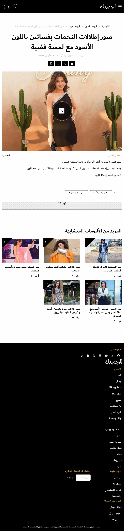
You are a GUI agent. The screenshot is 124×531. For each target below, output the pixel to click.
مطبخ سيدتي (115, 513)
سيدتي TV (117, 519)
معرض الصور (115, 155)
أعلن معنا (117, 496)
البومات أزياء (74, 26)
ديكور (119, 454)
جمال (119, 381)
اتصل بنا (117, 484)
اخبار (119, 435)
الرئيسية (105, 26)
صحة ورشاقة (115, 387)
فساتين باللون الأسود (101, 192)
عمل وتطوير (116, 448)
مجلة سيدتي (116, 507)
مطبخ (119, 400)
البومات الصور (91, 26)
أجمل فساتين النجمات (76, 192)
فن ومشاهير (116, 406)
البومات (118, 466)
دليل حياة (117, 394)
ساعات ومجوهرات (112, 429)
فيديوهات (117, 460)
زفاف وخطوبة (115, 418)
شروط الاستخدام (113, 490)
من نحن (118, 477)
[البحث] (15, 6)
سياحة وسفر (115, 442)
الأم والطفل (116, 412)
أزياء (120, 375)
